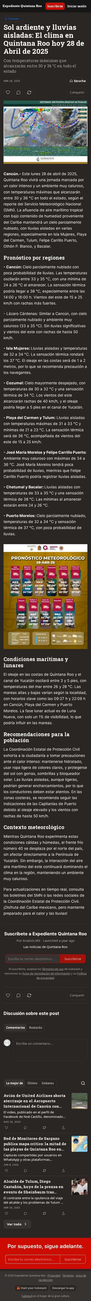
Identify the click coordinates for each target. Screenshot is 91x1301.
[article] (45, 1111)
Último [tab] (32, 1083)
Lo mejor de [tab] (14, 1083)
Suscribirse (55, 6)
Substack (27, 1296)
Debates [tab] (48, 1083)
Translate (13, 18)
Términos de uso (53, 969)
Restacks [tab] (35, 1028)
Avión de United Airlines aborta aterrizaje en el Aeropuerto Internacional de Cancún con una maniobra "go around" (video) (34, 1101)
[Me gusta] (8, 92)
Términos (68, 1275)
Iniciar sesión (77, 6)
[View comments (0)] (18, 92)
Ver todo (14, 1224)
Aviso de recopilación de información (46, 973)
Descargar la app (63, 1288)
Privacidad (53, 1275)
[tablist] (24, 1027)
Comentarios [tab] (15, 1028)
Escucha (80, 81)
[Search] (83, 1083)
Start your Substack (33, 1288)
